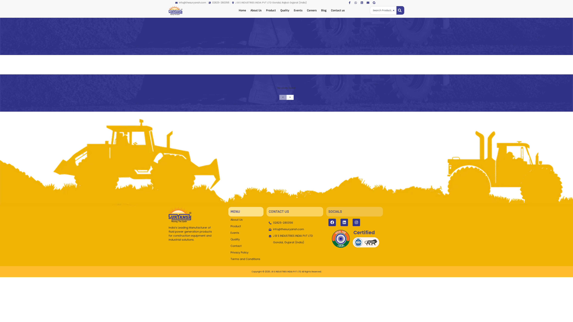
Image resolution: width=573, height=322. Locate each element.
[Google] (374, 2)
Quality (284, 10)
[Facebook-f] (349, 2)
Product (271, 10)
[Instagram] (356, 222)
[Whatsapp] (355, 2)
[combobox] (383, 10)
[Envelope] (368, 2)
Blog (323, 10)
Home (242, 10)
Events (298, 10)
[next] (290, 97)
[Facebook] (332, 222)
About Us (256, 10)
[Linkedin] (362, 2)
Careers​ (312, 10)
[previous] (282, 97)
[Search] (400, 10)
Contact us (338, 10)
